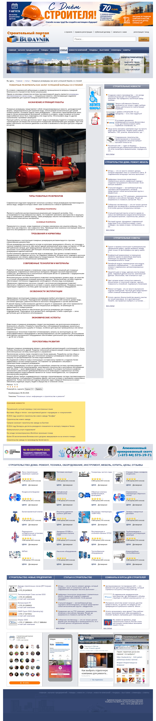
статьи (63, 50)
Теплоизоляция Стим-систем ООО (32, 594)
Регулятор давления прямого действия (65, 512)
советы (126, 50)
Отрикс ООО (23, 620)
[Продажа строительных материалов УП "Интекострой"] (13, 605)
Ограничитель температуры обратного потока (135, 493)
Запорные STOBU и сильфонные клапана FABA (65, 533)
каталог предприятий (28, 50)
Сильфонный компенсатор (62, 493)
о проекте (68, 32)
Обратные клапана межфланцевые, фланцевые (99, 493)
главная (12, 50)
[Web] (95, 124)
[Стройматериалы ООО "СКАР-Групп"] (13, 614)
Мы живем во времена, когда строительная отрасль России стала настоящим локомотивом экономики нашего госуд (127, 622)
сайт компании (29, 599)
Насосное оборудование (66, 551)
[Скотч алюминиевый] (127, 457)
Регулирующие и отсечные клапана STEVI (101, 532)
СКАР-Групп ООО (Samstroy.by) (30, 611)
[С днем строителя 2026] (80, 26)
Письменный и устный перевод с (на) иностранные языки (30, 409)
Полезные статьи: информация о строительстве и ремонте (40, 396)
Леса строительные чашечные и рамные (30, 473)
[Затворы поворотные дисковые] (119, 522)
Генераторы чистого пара (101, 472)
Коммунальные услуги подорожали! (21, 430)
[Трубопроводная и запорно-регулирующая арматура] (119, 543)
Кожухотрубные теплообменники (133, 552)
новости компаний (78, 50)
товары (44, 50)
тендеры (93, 50)
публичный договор (102, 32)
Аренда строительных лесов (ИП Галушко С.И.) (34, 587)
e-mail (20, 599)
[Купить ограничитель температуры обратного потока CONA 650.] (119, 503)
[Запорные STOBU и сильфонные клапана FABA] (49, 542)
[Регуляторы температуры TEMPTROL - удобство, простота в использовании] (84, 522)
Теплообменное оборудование (97, 552)
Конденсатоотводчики (30, 492)
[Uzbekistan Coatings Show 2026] (28, 457)
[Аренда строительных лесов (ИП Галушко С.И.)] (13, 588)
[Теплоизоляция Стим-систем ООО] (13, 597)
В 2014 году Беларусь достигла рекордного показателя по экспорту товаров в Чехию (41, 426)
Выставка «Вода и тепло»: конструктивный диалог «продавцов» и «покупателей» (39, 412)
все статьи (110, 154)
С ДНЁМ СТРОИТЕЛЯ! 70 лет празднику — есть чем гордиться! (128, 113)
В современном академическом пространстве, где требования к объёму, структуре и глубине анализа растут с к (129, 596)
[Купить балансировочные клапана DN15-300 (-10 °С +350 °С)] (15, 522)
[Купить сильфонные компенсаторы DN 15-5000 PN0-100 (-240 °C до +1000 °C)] (49, 503)
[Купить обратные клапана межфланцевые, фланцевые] (84, 499)
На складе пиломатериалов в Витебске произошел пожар (30, 433)
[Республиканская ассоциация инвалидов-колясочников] (95, 110)
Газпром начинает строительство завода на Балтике (28, 423)
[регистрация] (78, 63)
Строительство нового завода (18, 419)
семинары (116, 50)
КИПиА (24, 551)
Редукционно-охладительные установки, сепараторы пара (32, 533)
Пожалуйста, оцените (15, 389)
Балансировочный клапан (32, 512)
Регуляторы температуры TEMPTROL (101, 512)
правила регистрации (83, 32)
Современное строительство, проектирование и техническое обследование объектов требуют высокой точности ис (128, 139)
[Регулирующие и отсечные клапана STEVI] (84, 542)
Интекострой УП (24, 603)
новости (54, 50)
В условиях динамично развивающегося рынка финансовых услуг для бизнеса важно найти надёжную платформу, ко (130, 122)
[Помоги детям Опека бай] (78, 457)
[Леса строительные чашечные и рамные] (15, 483)
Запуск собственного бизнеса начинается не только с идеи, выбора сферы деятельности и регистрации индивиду (130, 106)
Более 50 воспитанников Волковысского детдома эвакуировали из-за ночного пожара (41, 436)
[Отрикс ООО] (13, 622)
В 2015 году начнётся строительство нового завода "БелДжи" (31, 416)
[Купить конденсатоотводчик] (84, 476)
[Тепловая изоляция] (49, 480)
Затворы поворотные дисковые (134, 512)
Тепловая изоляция (64, 472)
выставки (104, 50)
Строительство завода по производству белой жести (28, 440)
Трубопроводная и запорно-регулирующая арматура (135, 533)
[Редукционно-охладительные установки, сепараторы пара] (15, 542)
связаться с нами (120, 32)
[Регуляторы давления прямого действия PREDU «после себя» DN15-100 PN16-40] (49, 522)
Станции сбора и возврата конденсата (136, 473)
